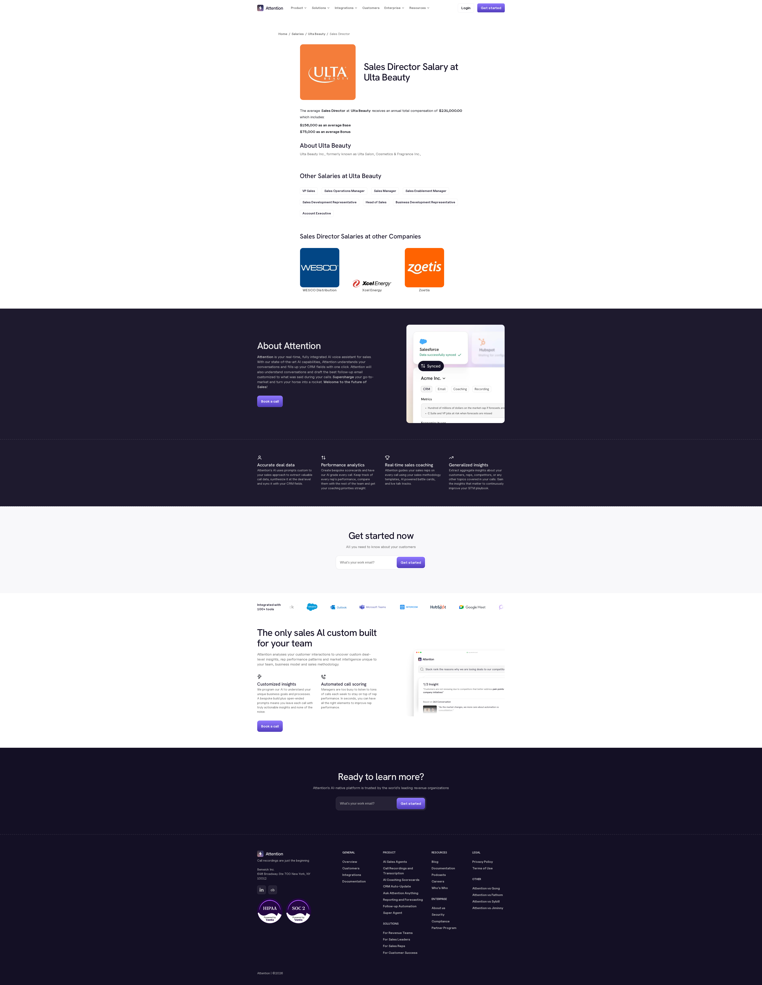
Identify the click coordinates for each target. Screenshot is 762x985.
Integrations (351, 875)
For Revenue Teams (398, 933)
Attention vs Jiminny (487, 908)
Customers (371, 8)
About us (438, 908)
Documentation (354, 881)
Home (282, 34)
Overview (349, 862)
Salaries (298, 34)
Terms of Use (482, 868)
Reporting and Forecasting (403, 900)
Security (438, 914)
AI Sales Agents (395, 862)
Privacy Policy (482, 862)
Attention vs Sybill (486, 901)
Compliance (441, 921)
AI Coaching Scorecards (401, 880)
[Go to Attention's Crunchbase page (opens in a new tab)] (272, 889)
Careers (438, 881)
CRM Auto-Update (397, 886)
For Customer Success (400, 953)
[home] (270, 8)
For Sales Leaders (396, 939)
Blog (435, 862)
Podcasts (439, 875)
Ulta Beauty (316, 34)
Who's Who (440, 888)
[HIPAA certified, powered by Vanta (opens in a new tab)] (270, 911)
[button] (299, 8)
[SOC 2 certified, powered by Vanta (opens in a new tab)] (298, 911)
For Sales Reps (394, 946)
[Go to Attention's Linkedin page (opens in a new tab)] (261, 889)
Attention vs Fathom (487, 895)
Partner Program (444, 928)
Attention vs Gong (486, 888)
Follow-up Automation (400, 906)
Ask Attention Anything (400, 893)
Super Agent (392, 913)
